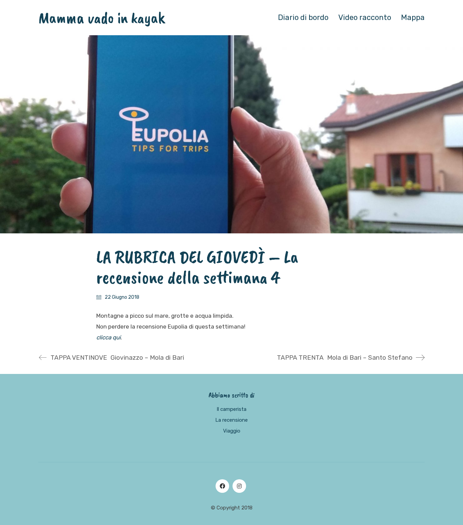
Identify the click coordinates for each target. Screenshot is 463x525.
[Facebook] (222, 486)
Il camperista (231, 409)
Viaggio (231, 431)
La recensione (231, 420)
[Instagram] (239, 486)
